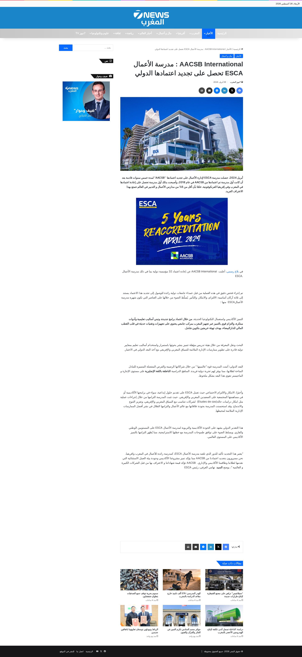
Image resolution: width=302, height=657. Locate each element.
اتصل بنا (80, 651)
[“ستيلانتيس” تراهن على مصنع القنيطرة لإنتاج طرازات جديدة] (224, 579)
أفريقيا (181, 33)
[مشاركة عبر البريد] (209, 90)
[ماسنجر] (217, 90)
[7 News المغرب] (151, 18)
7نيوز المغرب (235, 82)
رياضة (130, 33)
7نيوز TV (80, 33)
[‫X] (232, 90)
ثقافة (118, 33)
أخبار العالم (146, 33)
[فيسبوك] (239, 90)
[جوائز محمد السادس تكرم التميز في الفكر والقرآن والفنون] (182, 615)
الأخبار (209, 33)
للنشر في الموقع (67, 651)
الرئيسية (221, 33)
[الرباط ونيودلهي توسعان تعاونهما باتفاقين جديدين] (139, 615)
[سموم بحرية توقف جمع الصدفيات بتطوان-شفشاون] (139, 579)
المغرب (195, 33)
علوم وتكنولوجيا (100, 33)
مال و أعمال (164, 33)
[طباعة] (202, 90)
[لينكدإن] (224, 90)
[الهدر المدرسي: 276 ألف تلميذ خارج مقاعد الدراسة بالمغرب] (182, 579)
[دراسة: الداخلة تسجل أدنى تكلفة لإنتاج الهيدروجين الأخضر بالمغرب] (224, 615)
